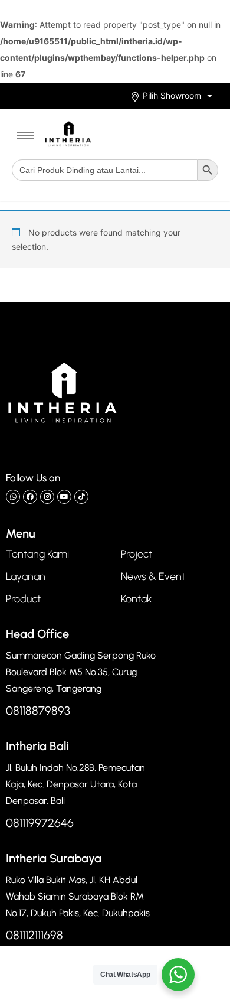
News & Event (153, 576)
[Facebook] (30, 497)
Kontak (136, 598)
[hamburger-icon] (25, 136)
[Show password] (188, 80)
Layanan (25, 576)
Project (136, 554)
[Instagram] (47, 497)
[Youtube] (64, 497)
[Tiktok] (81, 497)
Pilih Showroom (172, 95)
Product (23, 598)
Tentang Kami (37, 554)
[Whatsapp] (13, 497)
